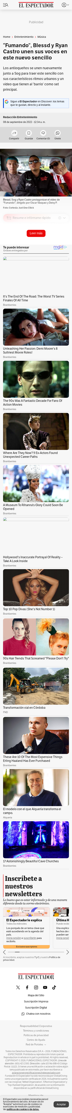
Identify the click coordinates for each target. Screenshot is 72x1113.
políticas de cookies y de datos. (23, 1109)
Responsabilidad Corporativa (36, 1026)
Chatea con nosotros (38, 1013)
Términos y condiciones (36, 1030)
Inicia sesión (13, 938)
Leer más (36, 233)
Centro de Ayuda (36, 1040)
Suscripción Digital (36, 1007)
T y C (36, 957)
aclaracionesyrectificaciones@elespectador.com (36, 1072)
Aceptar (61, 1104)
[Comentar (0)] (43, 133)
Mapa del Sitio (36, 995)
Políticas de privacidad (36, 1035)
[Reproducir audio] (9, 240)
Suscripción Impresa (36, 1001)
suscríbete (30, 938)
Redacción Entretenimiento (20, 117)
